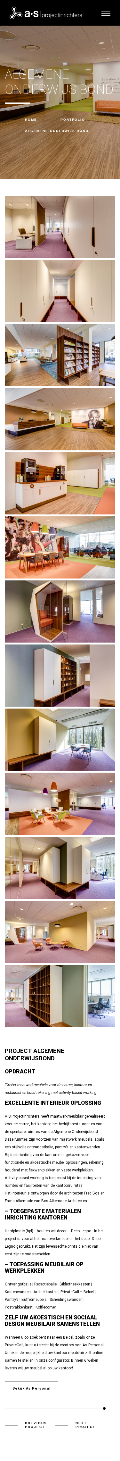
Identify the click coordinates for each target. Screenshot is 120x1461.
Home (31, 119)
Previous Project (36, 1425)
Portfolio (72, 119)
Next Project (85, 1425)
